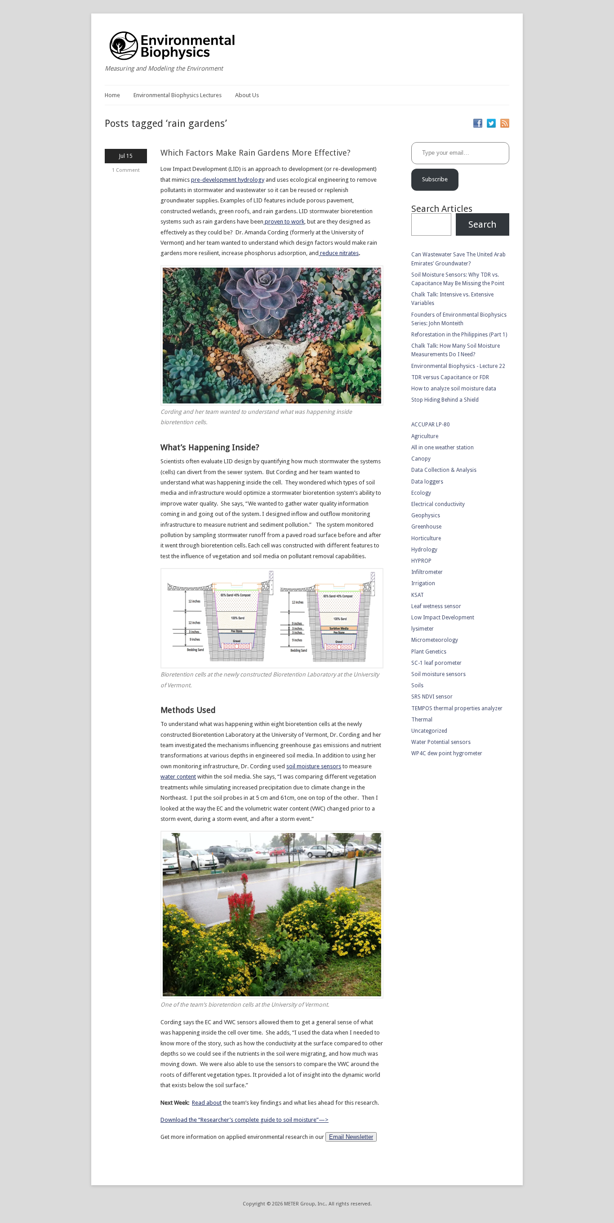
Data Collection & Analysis (443, 470)
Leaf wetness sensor (436, 606)
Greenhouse (426, 527)
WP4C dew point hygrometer (446, 753)
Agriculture (424, 436)
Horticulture (426, 538)
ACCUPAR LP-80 (430, 424)
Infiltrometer (427, 572)
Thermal (421, 720)
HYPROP (421, 561)
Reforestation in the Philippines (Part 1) (459, 335)
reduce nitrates (339, 253)
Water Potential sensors (441, 742)
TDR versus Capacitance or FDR (450, 377)
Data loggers (427, 482)
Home (112, 95)
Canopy (421, 459)
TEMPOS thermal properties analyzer (457, 708)
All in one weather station (442, 447)
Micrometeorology (434, 640)
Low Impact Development (442, 617)
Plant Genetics (428, 652)
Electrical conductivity (438, 504)
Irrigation (423, 583)
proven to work (283, 221)
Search (482, 224)
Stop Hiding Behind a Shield (445, 400)
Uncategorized (429, 731)
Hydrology (424, 550)
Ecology (421, 493)
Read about (207, 1102)
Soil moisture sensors (438, 674)
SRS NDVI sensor (432, 697)
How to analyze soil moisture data (453, 388)
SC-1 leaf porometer (436, 663)
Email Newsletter (351, 1136)
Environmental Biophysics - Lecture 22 (458, 366)
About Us (247, 95)
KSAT (417, 595)
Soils (417, 685)
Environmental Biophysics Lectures (177, 95)
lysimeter (422, 629)
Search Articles (441, 208)
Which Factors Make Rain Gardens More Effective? (255, 152)
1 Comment (126, 170)
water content (178, 776)
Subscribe (435, 179)
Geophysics (425, 515)
